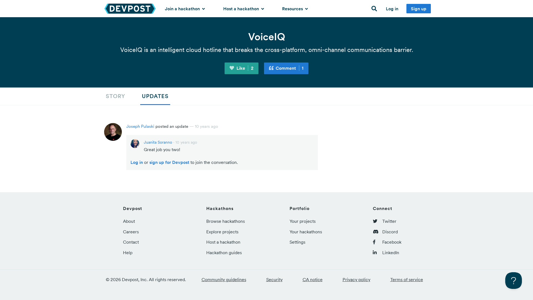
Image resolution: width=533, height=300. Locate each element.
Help (127, 252)
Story (115, 96)
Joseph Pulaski (140, 126)
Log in (392, 8)
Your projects (303, 221)
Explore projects (222, 231)
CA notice (313, 279)
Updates (155, 96)
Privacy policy (356, 279)
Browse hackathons (225, 221)
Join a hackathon (183, 8)
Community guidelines (224, 279)
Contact (131, 242)
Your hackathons (306, 231)
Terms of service (406, 279)
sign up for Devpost (169, 162)
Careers (131, 231)
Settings (297, 242)
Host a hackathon (241, 8)
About (129, 221)
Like (244, 68)
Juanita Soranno (158, 142)
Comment (289, 68)
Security (274, 279)
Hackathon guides (224, 252)
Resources (293, 8)
